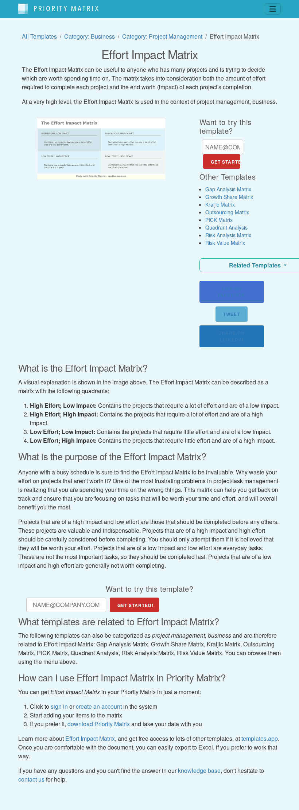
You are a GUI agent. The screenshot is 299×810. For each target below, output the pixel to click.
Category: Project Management (162, 36)
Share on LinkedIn (231, 336)
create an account (99, 706)
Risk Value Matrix (225, 242)
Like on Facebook (231, 291)
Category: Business (89, 36)
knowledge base (199, 770)
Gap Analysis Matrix (228, 189)
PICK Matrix (219, 219)
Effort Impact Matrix (90, 738)
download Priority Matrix (98, 724)
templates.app (259, 738)
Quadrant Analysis (226, 227)
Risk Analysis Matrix (228, 235)
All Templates (39, 36)
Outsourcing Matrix (227, 212)
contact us (31, 779)
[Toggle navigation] (273, 9)
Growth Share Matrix (229, 196)
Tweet (231, 314)
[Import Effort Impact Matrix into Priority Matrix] (101, 148)
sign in (59, 706)
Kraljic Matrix (220, 204)
